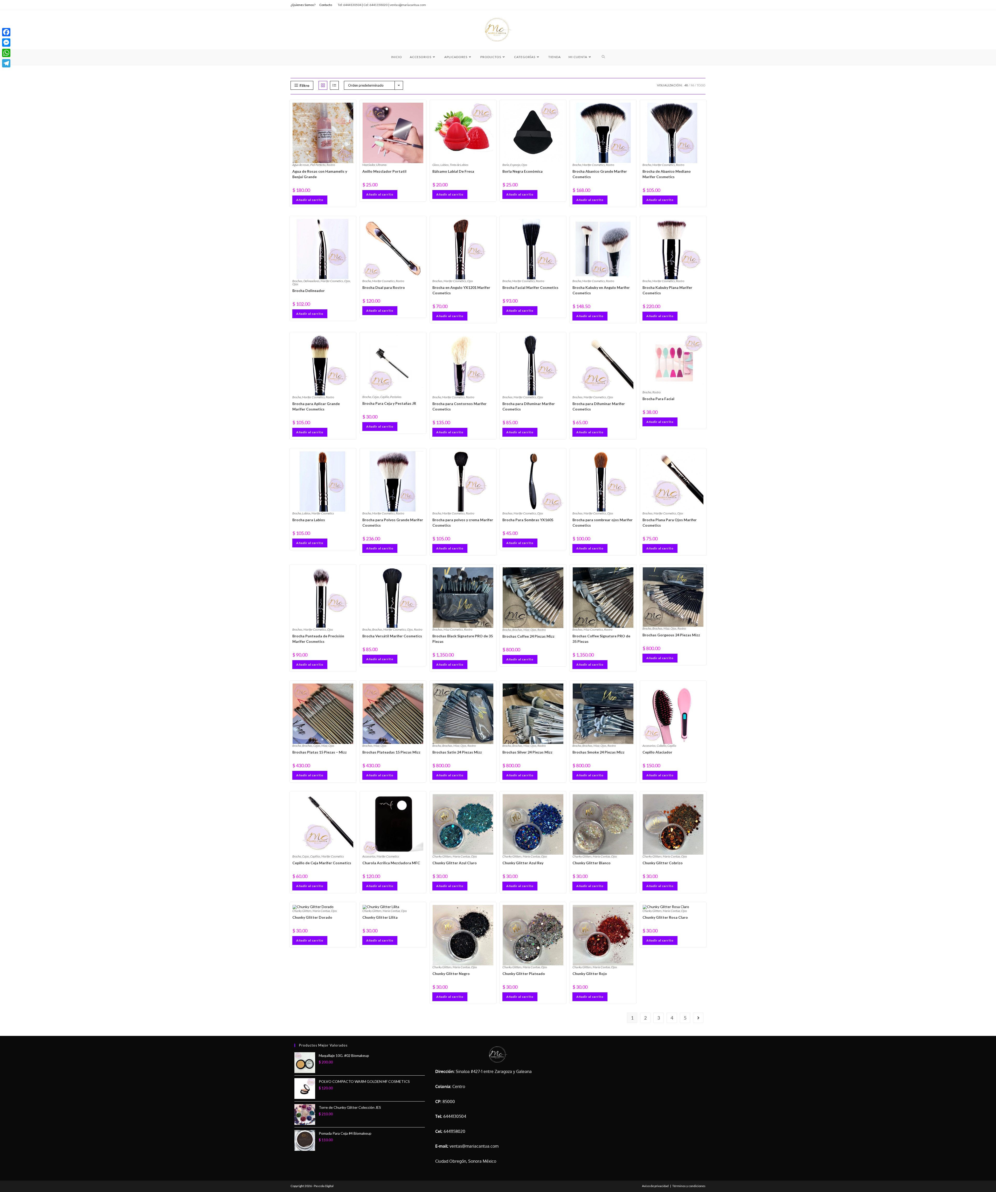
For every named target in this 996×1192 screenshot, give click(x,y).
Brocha (576, 165)
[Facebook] (6, 32)
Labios (444, 165)
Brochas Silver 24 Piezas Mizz (527, 752)
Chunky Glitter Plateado (523, 973)
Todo (701, 85)
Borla (505, 165)
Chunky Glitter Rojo (589, 973)
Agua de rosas (300, 165)
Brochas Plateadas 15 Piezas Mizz (391, 752)
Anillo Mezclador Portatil (384, 171)
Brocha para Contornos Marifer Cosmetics (459, 406)
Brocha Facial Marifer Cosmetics (530, 287)
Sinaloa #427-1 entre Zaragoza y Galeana (494, 1071)
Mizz (526, 630)
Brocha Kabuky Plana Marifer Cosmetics (667, 290)
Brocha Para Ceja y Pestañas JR (389, 403)
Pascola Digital (324, 1186)
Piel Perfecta (318, 165)
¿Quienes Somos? (302, 5)
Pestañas (396, 397)
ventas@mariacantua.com (474, 1146)
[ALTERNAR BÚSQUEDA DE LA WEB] (603, 57)
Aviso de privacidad (655, 1186)
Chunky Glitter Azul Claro (454, 863)
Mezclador (368, 165)
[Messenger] (6, 42)
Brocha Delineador (308, 290)
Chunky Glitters (442, 856)
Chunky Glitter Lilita (380, 917)
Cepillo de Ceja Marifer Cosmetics (321, 863)
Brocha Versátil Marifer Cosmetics (392, 636)
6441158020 (454, 1131)
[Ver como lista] (334, 85)
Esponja (515, 165)
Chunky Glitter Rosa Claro (665, 917)
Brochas (297, 281)
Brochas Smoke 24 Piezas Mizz (598, 752)
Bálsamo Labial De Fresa (453, 171)
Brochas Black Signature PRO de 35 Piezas (462, 639)
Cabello (661, 746)
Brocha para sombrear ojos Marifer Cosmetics (602, 522)
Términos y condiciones (689, 1186)
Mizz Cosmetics (453, 629)
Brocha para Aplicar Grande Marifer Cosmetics (316, 406)
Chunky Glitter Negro (451, 973)
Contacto (325, 5)
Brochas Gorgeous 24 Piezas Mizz (671, 635)
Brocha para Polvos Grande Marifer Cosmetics (392, 522)
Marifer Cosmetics (593, 165)
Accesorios (649, 746)
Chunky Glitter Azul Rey (522, 863)
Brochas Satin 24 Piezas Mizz (457, 752)
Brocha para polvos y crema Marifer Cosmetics (462, 522)
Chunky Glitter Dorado (312, 917)
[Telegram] (6, 63)
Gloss (435, 165)
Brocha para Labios (308, 520)
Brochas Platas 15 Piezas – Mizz (319, 752)
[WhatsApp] (6, 53)
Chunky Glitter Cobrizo (662, 863)
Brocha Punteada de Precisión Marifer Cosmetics (318, 639)
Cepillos (315, 856)
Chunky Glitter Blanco (591, 863)
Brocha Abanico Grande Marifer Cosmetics (599, 174)
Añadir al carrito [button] (309, 200)
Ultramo (381, 165)
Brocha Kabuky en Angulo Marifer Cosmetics (601, 290)
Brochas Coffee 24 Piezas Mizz (528, 636)
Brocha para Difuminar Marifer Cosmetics (528, 406)
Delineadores (311, 281)
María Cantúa (461, 856)
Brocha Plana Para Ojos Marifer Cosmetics (669, 522)
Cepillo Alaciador (657, 752)
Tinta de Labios (459, 165)
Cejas (375, 397)
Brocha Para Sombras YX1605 (527, 520)
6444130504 (454, 1116)
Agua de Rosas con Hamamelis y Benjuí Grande (319, 174)
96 (692, 85)
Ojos (524, 165)
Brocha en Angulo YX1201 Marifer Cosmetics (461, 290)
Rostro (331, 165)
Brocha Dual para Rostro (383, 287)
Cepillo (384, 397)
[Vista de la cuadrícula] (323, 85)
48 (686, 85)
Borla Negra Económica (522, 171)
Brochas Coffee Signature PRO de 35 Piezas (601, 639)
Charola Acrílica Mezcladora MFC (391, 863)
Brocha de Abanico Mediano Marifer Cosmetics (666, 174)
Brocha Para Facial (658, 398)
